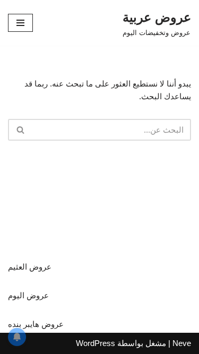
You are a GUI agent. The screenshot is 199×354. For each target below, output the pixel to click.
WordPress (95, 343)
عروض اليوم (28, 295)
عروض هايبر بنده (36, 324)
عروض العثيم (29, 266)
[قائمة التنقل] (20, 23)
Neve (181, 343)
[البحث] (20, 130)
